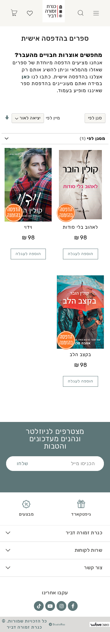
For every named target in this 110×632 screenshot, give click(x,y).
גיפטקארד (81, 514)
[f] (73, 606)
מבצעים (26, 514)
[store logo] (53, 11)
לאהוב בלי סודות (80, 227)
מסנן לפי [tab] (95, 138)
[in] (61, 606)
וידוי (28, 227)
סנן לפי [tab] (95, 118)
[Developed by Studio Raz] (57, 624)
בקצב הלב (80, 354)
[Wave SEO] (100, 624)
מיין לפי (53, 118)
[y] (50, 606)
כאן (26, 77)
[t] (39, 606)
